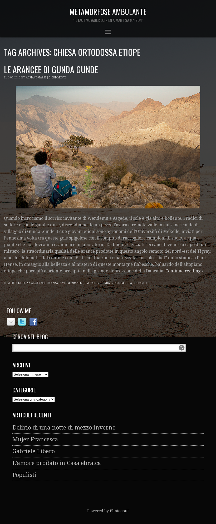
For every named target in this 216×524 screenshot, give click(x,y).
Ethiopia (24, 283)
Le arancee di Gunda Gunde (51, 69)
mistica (126, 283)
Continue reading (184, 270)
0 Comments (57, 77)
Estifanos (92, 283)
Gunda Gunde (110, 283)
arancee (77, 283)
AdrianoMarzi (36, 77)
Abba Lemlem (60, 283)
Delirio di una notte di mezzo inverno (64, 427)
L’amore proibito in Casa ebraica (56, 463)
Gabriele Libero (33, 451)
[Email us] (11, 324)
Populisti (24, 475)
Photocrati (119, 511)
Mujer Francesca (35, 439)
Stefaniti (140, 283)
